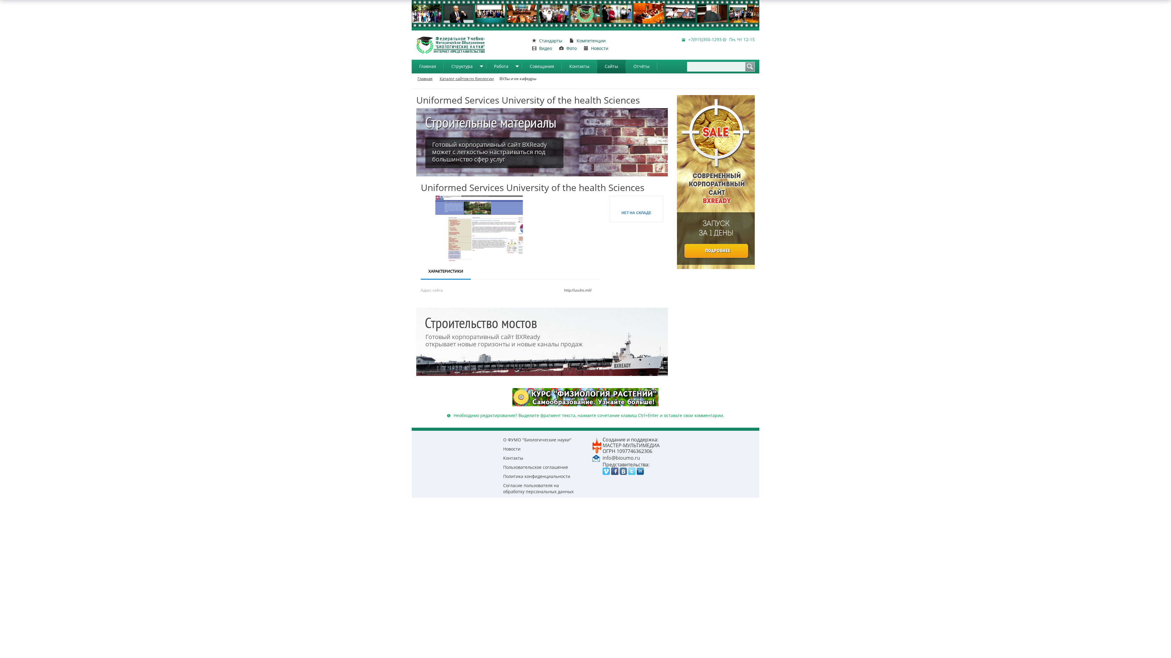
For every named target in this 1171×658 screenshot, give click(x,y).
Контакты (579, 66)
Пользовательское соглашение (535, 467)
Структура (462, 66)
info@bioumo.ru (621, 458)
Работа (501, 66)
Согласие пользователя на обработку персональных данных (538, 488)
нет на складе (636, 212)
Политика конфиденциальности (536, 476)
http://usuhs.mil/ (578, 290)
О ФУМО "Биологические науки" (537, 440)
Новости (512, 449)
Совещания (542, 66)
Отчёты (641, 66)
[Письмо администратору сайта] (596, 457)
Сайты (611, 66)
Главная (427, 66)
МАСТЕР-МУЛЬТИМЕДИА (631, 445)
